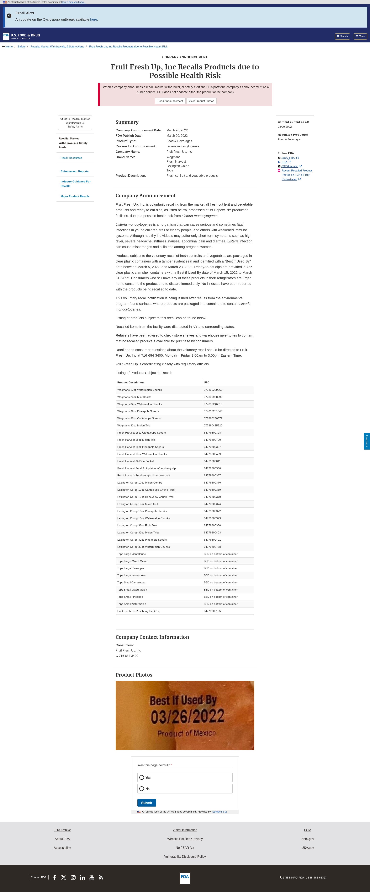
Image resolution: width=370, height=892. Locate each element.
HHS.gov (307, 839)
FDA (284, 162)
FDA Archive (62, 830)
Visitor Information (185, 830)
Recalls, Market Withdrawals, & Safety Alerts (57, 46)
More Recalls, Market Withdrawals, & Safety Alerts (76, 122)
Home (9, 46)
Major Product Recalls (75, 196)
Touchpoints (218, 811)
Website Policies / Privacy (185, 839)
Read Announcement (170, 100)
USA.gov (308, 847)
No (147, 788)
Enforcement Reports (75, 171)
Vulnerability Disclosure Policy (185, 856)
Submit (146, 802)
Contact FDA (38, 877)
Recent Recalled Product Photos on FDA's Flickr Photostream (297, 175)
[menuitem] (295, 125)
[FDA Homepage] (21, 36)
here (93, 19)
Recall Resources (71, 157)
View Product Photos (201, 100)
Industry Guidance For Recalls (75, 183)
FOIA (307, 830)
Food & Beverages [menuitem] (289, 139)
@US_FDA (288, 157)
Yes (148, 777)
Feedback (366, 441)
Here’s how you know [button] (72, 2)
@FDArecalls (289, 166)
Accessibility (62, 847)
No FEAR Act (185, 847)
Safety (21, 46)
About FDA (62, 839)
